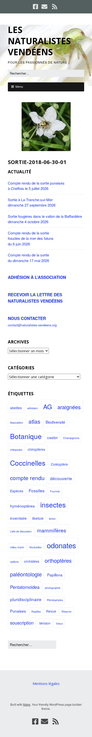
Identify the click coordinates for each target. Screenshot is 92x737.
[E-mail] (44, 7)
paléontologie (26, 574)
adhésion (32, 408)
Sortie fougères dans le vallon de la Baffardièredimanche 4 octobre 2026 (45, 219)
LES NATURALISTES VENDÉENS (39, 41)
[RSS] (54, 7)
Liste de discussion (21, 531)
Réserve (66, 611)
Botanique (26, 436)
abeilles (16, 407)
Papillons (55, 574)
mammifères (51, 530)
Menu (19, 87)
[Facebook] (36, 7)
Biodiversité (55, 422)
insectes (53, 504)
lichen (52, 518)
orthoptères (58, 560)
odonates (61, 545)
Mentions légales (46, 683)
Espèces (16, 490)
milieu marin (17, 547)
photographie (52, 588)
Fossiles (37, 490)
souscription (22, 622)
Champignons (71, 438)
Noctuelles (35, 547)
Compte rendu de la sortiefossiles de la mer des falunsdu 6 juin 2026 (30, 238)
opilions (14, 561)
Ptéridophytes (55, 600)
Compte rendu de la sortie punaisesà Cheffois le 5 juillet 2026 (36, 185)
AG (47, 406)
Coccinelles (27, 463)
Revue (51, 611)
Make (26, 704)
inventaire (18, 518)
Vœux (59, 623)
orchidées (31, 561)
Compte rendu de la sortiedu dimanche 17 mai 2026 (28, 257)
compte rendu (27, 478)
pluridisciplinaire (25, 599)
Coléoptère (59, 464)
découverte (61, 478)
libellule (38, 518)
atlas (34, 421)
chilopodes (16, 449)
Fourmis (55, 491)
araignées (69, 407)
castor (52, 437)
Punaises (18, 611)
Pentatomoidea (24, 587)
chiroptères (36, 449)
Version (45, 623)
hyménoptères (22, 505)
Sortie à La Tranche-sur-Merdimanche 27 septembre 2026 (31, 202)
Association (16, 422)
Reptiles (36, 611)
